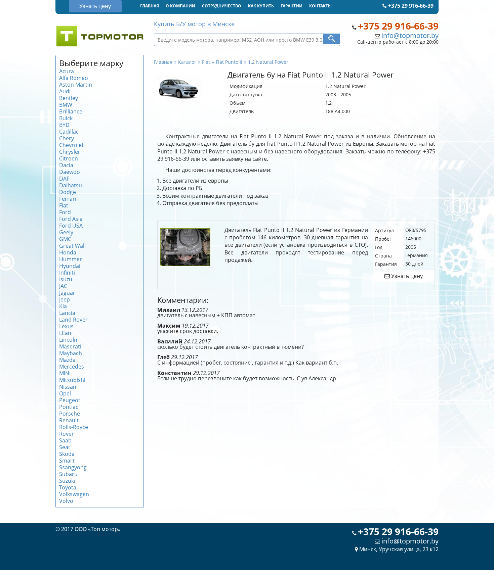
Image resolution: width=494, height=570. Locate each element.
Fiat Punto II (229, 62)
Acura (66, 71)
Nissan (67, 386)
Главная (149, 6)
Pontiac (68, 407)
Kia (63, 306)
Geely (66, 232)
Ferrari (67, 198)
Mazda (67, 360)
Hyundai (69, 266)
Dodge (67, 192)
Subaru (68, 474)
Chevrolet (71, 145)
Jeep (64, 299)
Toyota (67, 487)
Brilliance (70, 111)
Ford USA (71, 225)
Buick (66, 118)
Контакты (320, 6)
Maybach (70, 353)
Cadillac (69, 131)
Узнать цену (95, 6)
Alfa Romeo (73, 78)
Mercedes (71, 366)
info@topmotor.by (410, 35)
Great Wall (72, 245)
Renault (69, 420)
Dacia (66, 165)
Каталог (187, 62)
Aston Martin (75, 84)
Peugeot (69, 400)
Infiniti (67, 272)
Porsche (69, 413)
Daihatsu (70, 185)
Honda (67, 252)
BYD (64, 125)
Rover (66, 433)
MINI (65, 373)
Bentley (68, 98)
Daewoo (69, 172)
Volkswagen (74, 494)
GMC (65, 239)
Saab (65, 440)
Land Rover (73, 319)
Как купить (261, 6)
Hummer (70, 259)
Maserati (70, 346)
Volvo (66, 501)
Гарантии (291, 6)
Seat (64, 447)
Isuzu (65, 279)
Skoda (67, 454)
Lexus (66, 326)
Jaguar (67, 292)
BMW (65, 104)
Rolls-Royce (73, 427)
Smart (67, 460)
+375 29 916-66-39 (410, 5)
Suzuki (67, 480)
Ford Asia (71, 219)
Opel (65, 393)
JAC (63, 286)
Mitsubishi (72, 380)
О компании (180, 6)
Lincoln (68, 339)
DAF (64, 178)
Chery (66, 138)
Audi (65, 91)
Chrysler (69, 151)
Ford (65, 212)
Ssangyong (73, 467)
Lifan (65, 333)
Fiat (63, 205)
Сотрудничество (221, 6)
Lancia (67, 313)
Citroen (68, 158)
